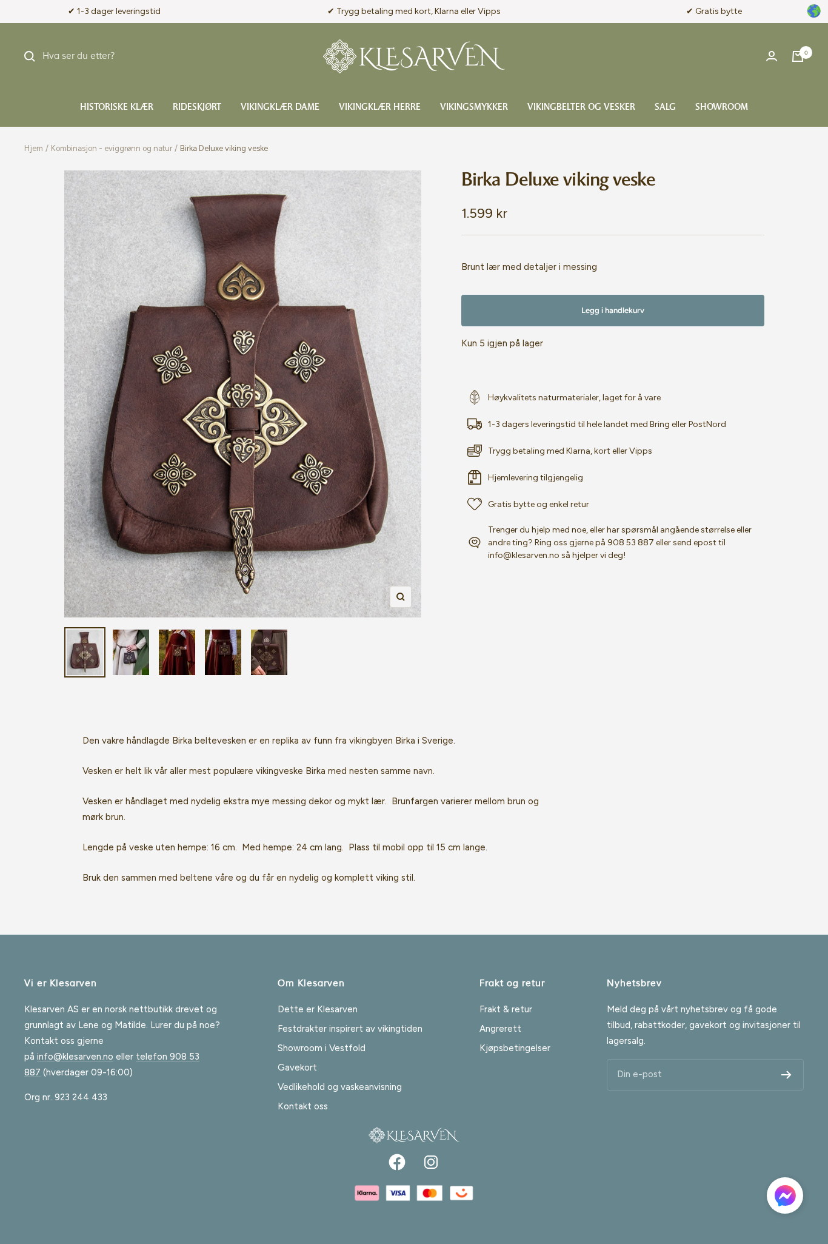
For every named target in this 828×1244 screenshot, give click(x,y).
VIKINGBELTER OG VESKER (581, 107)
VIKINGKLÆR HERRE (380, 107)
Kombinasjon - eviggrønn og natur (111, 148)
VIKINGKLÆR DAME (280, 107)
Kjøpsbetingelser (514, 1048)
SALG (665, 107)
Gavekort (297, 1067)
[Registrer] (786, 1075)
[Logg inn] (771, 56)
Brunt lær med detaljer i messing (529, 266)
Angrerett (500, 1028)
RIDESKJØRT (197, 107)
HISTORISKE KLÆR (116, 107)
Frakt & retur (505, 1009)
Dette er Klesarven (318, 1009)
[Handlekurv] (798, 56)
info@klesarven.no (75, 1056)
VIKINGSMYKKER (474, 107)
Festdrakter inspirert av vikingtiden (350, 1028)
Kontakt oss (303, 1106)
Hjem (33, 148)
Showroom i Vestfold (322, 1048)
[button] (785, 1198)
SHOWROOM (721, 107)
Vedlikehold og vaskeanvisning (340, 1086)
